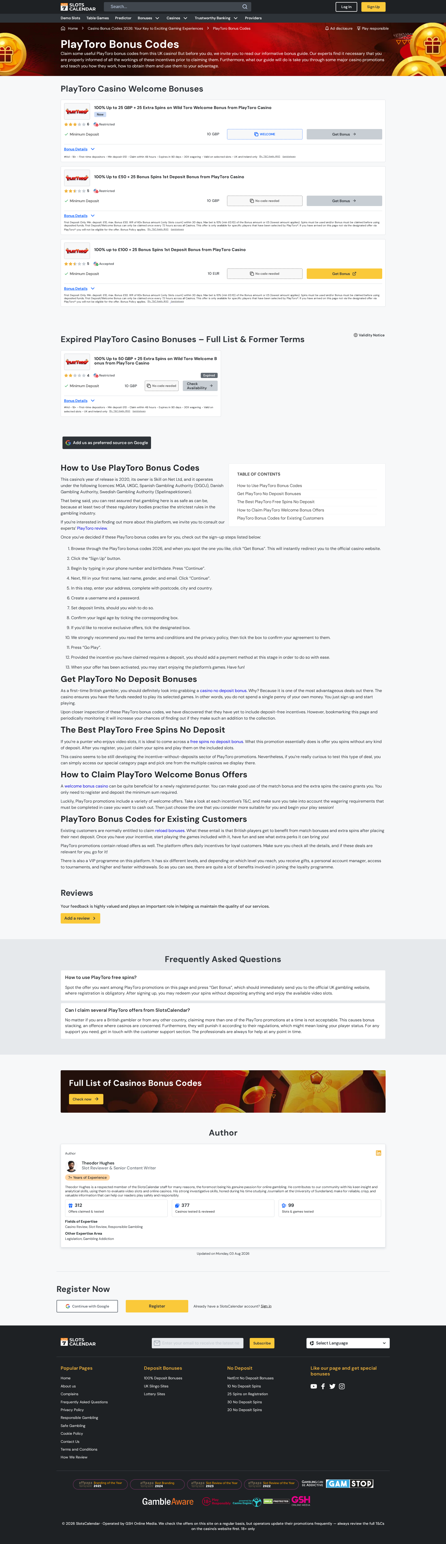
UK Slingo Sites (156, 1386)
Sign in (266, 1306)
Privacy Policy (72, 1409)
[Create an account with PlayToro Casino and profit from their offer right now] (270, 156)
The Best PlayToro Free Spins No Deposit (276, 501)
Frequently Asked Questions (84, 1402)
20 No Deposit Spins (244, 1409)
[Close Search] (245, 6)
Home (66, 1378)
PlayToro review (92, 528)
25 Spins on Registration (247, 1394)
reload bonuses (170, 830)
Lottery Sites (154, 1394)
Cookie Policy (72, 1433)
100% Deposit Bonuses (163, 1378)
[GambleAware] (291, 156)
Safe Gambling (73, 1425)
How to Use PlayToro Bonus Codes (269, 485)
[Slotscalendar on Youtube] (315, 1386)
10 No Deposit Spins (244, 1386)
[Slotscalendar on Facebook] (324, 1386)
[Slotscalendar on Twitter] (334, 1386)
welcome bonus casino (86, 786)
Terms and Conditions (79, 1449)
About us (68, 1386)
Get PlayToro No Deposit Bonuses (269, 493)
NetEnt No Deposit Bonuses (250, 1378)
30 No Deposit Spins (244, 1402)
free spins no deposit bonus (216, 741)
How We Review (74, 1457)
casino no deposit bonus (223, 690)
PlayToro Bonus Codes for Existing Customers (280, 518)
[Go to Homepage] (78, 7)
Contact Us (70, 1441)
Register (157, 1306)
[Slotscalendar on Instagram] (343, 1386)
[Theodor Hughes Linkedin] (378, 1153)
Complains (69, 1394)
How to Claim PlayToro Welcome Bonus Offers (280, 510)
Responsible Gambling (79, 1417)
